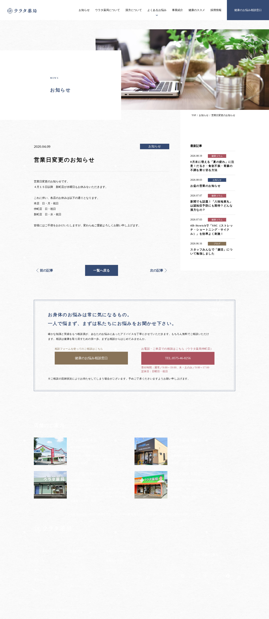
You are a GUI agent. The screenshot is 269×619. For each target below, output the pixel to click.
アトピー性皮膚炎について (79, 558)
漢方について (133, 10)
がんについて (71, 565)
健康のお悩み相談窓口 (248, 10)
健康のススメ (196, 10)
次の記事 (156, 270)
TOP (194, 115)
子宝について (71, 572)
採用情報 (215, 10)
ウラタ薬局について (107, 10)
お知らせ (84, 10)
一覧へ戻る (101, 270)
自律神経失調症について (78, 586)
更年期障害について (75, 579)
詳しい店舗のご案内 (206, 554)
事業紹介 (177, 10)
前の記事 (46, 270)
